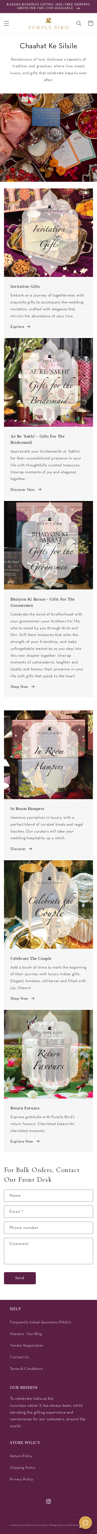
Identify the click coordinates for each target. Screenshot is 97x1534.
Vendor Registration (27, 1345)
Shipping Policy (22, 1467)
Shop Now (19, 687)
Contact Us (19, 1357)
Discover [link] (18, 849)
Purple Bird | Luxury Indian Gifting (37, 1525)
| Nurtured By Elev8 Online (72, 1525)
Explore (17, 327)
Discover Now (22, 490)
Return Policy (21, 1456)
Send (19, 1278)
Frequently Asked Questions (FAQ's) (40, 1322)
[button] (6, 23)
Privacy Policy (21, 1479)
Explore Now (21, 1141)
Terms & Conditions (26, 1369)
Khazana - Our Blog (26, 1334)
